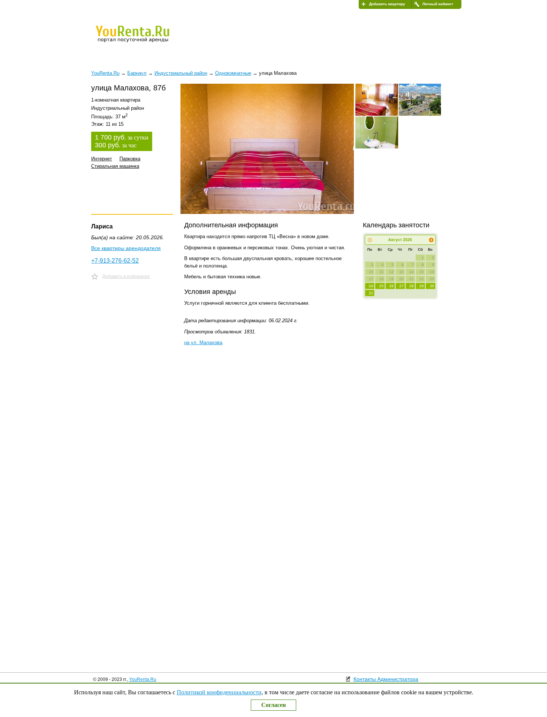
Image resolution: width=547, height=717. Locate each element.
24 (371, 286)
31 (371, 293)
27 (401, 286)
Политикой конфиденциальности (219, 692)
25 (381, 286)
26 (391, 286)
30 (432, 286)
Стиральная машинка (115, 166)
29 (421, 286)
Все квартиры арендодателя (126, 248)
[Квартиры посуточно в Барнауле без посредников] (145, 38)
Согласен (273, 705)
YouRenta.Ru (142, 679)
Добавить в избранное (126, 276)
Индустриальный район (180, 73)
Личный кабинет (437, 4)
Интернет (101, 158)
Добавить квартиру (387, 4)
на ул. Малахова (203, 342)
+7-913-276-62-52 (115, 260)
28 (411, 286)
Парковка (129, 158)
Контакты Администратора (386, 679)
